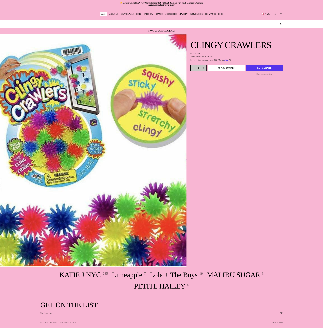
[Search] (281, 24)
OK (281, 313)
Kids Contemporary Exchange (54, 322)
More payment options (264, 74)
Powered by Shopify (70, 322)
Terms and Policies (277, 322)
